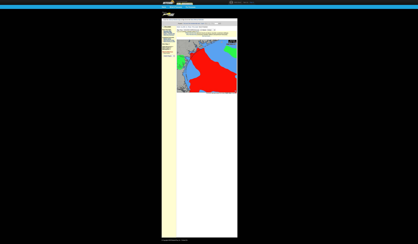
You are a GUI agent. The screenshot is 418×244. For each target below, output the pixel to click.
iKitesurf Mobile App (174, 19)
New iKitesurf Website (197, 19)
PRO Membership (191, 34)
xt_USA (183, 27)
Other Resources (167, 46)
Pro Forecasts (190, 7)
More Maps (165, 44)
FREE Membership (191, 33)
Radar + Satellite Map (169, 33)
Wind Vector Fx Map (169, 40)
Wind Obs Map (168, 32)
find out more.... (206, 36)
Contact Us (184, 240)
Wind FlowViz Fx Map (169, 41)
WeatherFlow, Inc (175, 240)
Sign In (252, 2)
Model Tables (167, 38)
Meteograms (166, 49)
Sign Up (245, 2)
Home (164, 7)
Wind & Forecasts (176, 7)
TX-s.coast (195, 27)
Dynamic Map (167, 31)
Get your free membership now (191, 23)
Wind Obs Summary (169, 35)
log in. (197, 31)
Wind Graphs (166, 48)
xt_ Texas (188, 27)
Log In (202, 23)
